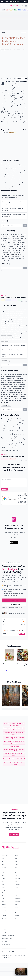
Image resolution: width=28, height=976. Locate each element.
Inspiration (17, 884)
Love (7, 9)
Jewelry (17, 887)
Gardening (17, 878)
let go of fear (12, 396)
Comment (4, 489)
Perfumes (17, 901)
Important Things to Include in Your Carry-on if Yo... (14, 763)
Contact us (4, 927)
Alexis (4, 78)
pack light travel (14, 746)
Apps (16, 855)
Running (4, 904)
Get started (21, 633)
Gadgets (4, 878)
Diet (3, 870)
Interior (3, 9)
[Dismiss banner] (25, 494)
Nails (3, 898)
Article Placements (6, 932)
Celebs (16, 864)
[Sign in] (26, 6)
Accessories (4, 855)
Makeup (4, 892)
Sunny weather (5, 132)
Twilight (19, 9)
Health (3, 884)
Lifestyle (4, 890)
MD (14, 78)
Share (25, 78)
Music (16, 895)
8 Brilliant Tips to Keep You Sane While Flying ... (14, 754)
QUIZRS (26, 301)
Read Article (14, 709)
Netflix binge (8, 300)
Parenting (4, 901)
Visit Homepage (14, 834)
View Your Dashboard (15, 604)
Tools (16, 918)
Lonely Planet (4, 341)
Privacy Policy (5, 941)
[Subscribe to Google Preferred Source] (9, 498)
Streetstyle (4, 910)
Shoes (16, 904)
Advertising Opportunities (8, 935)
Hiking (3, 300)
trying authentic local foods (8, 441)
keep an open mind (6, 335)
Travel (16, 912)
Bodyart (17, 861)
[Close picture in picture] (16, 969)
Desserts (17, 867)
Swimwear (17, 910)
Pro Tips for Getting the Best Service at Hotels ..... (14, 759)
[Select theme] (22, 5)
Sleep (16, 907)
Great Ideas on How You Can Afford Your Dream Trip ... (14, 724)
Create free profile (14, 600)
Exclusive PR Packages (7, 938)
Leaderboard (5, 633)
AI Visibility (4, 930)
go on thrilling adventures (14, 254)
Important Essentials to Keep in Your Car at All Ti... (14, 750)
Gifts (3, 881)
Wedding (17, 915)
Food (11, 9)
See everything (5, 671)
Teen (3, 912)
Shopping (14, 300)
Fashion (3, 872)
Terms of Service (6, 944)
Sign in (8, 609)
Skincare (4, 907)
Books (3, 864)
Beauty (3, 861)
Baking (16, 858)
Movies (3, 895)
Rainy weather (12, 132)
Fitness (15, 9)
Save (19, 78)
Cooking (19, 300)
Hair (16, 881)
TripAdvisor (4, 402)
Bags (3, 858)
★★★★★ (23, 32)
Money (24, 9)
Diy (16, 870)
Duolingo (6, 210)
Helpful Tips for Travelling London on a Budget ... (14, 729)
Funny (16, 875)
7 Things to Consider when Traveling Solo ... (14, 738)
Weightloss (4, 918)
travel (4, 32)
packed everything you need (9, 190)
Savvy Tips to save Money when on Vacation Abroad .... (14, 742)
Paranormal (18, 898)
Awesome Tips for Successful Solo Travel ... (14, 733)
